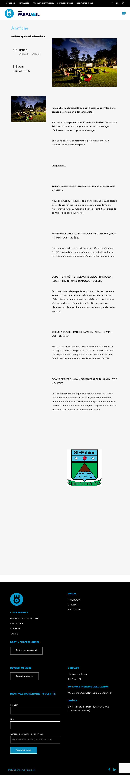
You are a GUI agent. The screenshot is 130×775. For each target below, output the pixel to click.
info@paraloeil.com (78, 674)
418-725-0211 (74, 679)
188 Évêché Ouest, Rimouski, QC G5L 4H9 (90, 693)
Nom (12, 719)
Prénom (14, 705)
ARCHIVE (15, 629)
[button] (124, 13)
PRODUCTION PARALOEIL (24, 619)
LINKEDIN (73, 605)
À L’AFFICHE (16, 624)
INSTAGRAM (74, 610)
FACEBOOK (74, 600)
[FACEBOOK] (112, 3)
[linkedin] (114, 770)
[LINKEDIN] (117, 3)
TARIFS (14, 634)
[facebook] (109, 770)
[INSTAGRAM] (123, 3)
